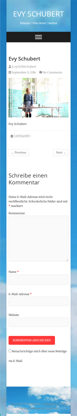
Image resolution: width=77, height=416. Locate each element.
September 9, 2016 (23, 72)
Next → (61, 152)
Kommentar (17, 213)
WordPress (51, 408)
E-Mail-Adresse (20, 294)
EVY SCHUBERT (38, 14)
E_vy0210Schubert (23, 66)
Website (14, 315)
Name (14, 272)
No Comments (52, 72)
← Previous (18, 152)
